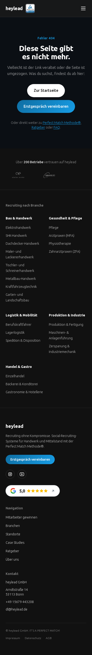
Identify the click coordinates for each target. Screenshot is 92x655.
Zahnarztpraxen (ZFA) (64, 251)
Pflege (54, 227)
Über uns (12, 559)
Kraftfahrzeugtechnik (21, 287)
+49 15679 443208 (20, 602)
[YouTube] (21, 474)
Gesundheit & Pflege (65, 218)
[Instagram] (10, 474)
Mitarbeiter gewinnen (21, 517)
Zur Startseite (46, 90)
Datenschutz (33, 638)
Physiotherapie (60, 243)
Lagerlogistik (15, 332)
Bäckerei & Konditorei (22, 384)
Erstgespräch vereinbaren (46, 106)
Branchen (13, 526)
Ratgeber (38, 127)
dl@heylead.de (16, 609)
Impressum (13, 638)
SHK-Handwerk (16, 235)
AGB (49, 638)
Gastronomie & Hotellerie (24, 392)
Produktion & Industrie (67, 315)
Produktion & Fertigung (66, 324)
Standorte (13, 534)
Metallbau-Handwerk (21, 279)
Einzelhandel (15, 376)
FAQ (57, 127)
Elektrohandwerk (18, 227)
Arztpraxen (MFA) (61, 235)
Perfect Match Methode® (62, 123)
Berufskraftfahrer (18, 324)
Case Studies (15, 542)
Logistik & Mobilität (21, 315)
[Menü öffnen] (83, 8)
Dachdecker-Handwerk (22, 243)
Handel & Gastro (19, 367)
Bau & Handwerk (19, 218)
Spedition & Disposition (23, 340)
